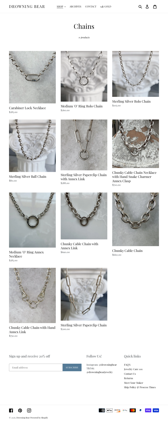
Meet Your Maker (133, 382)
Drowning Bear (27, 6)
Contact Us (130, 373)
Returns (128, 378)
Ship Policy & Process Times (140, 387)
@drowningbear (108, 364)
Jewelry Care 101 (133, 369)
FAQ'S (127, 364)
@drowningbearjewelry (99, 372)
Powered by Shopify (39, 417)
